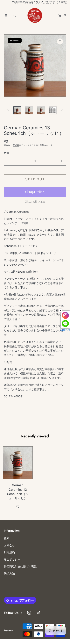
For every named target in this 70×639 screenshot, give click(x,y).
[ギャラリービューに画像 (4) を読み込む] (53, 110)
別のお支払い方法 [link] (35, 201)
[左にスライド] (8, 110)
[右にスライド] (62, 110)
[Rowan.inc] (35, 15)
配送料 (16, 145)
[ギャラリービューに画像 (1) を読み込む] (17, 110)
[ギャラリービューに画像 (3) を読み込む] (41, 110)
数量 (6, 152)
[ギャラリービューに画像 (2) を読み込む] (29, 110)
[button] (6, 15)
